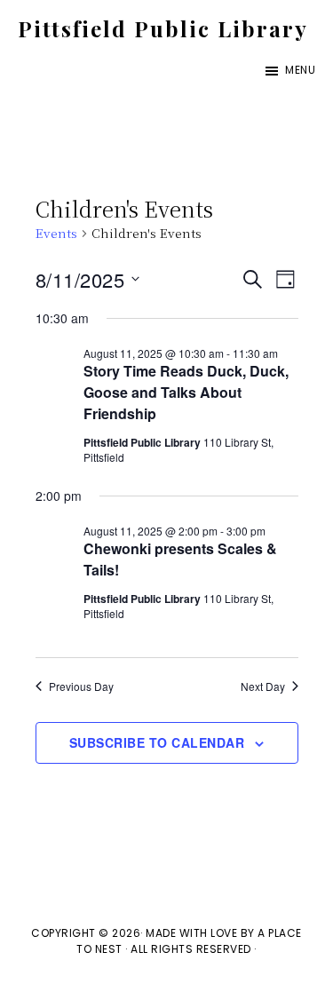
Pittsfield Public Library (163, 28)
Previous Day (81, 686)
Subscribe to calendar (157, 742)
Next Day (263, 686)
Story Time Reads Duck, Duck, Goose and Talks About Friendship (186, 392)
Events (56, 233)
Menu (300, 69)
